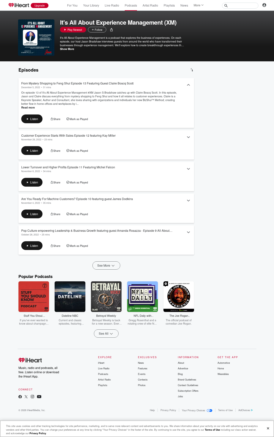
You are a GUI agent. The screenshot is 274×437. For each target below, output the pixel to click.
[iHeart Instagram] (32, 397)
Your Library (91, 5)
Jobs (180, 396)
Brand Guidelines (187, 379)
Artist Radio (150, 5)
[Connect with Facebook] (20, 397)
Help (152, 410)
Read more (28, 107)
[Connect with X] (26, 397)
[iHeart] (18, 5)
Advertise (183, 368)
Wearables (223, 374)
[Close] (268, 428)
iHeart (101, 362)
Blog (180, 374)
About (181, 362)
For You (72, 5)
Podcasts (131, 5)
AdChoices (244, 410)
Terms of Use (225, 410)
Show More (67, 49)
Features (142, 368)
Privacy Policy (168, 410)
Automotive (224, 362)
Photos (142, 385)
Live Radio (112, 5)
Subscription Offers (188, 390)
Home (221, 368)
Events (142, 374)
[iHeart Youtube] (39, 397)
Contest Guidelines (188, 385)
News (184, 5)
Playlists (169, 5)
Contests (143, 379)
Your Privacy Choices (193, 410)
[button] (111, 29)
